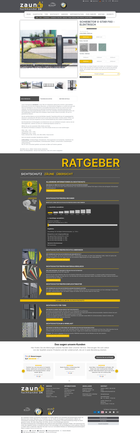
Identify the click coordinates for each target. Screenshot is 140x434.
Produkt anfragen (99, 73)
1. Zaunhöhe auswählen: (56, 207)
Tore (46, 14)
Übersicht (64, 174)
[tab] (29, 98)
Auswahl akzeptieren (103, 423)
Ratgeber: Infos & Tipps (51, 396)
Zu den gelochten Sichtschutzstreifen (57, 335)
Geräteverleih (49, 390)
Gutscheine (48, 395)
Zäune (28, 14)
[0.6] (50, 212)
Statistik (34, 430)
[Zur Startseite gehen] (36, 17)
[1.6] (77, 211)
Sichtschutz (54, 14)
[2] (88, 211)
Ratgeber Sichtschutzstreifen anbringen (57, 259)
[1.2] (66, 212)
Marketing (42, 430)
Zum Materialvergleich (53, 280)
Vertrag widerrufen (68, 393)
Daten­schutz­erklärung (36, 428)
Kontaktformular (105, 394)
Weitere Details (64, 99)
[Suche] (106, 1)
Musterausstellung (50, 391)
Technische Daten (46, 99)
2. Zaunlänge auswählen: (56, 218)
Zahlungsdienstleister (53, 430)
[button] (23, 371)
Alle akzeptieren (103, 417)
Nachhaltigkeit (49, 393)
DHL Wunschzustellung (29, 432)
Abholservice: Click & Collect (53, 388)
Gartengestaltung (77, 14)
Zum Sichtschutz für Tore (54, 319)
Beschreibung (25, 99)
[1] (61, 212)
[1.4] (72, 211)
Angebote (110, 14)
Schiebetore (46, 17)
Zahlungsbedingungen (69, 390)
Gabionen (64, 14)
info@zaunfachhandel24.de (108, 391)
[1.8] (83, 211)
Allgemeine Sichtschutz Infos (54, 190)
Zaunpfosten (38, 14)
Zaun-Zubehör (91, 14)
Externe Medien (67, 430)
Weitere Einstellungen (51, 432)
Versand (66, 388)
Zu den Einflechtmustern (53, 293)
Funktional (41, 432)
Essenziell (26, 430)
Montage (101, 14)
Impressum (66, 395)
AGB (65, 396)
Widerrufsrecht (67, 391)
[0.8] (55, 212)
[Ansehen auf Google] (38, 376)
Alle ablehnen (103, 420)
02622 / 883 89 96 (110, 388)
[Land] (100, 1)
